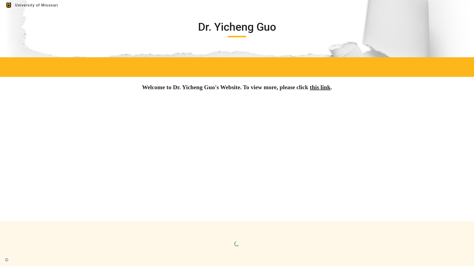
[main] (237, 28)
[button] (6, 259)
